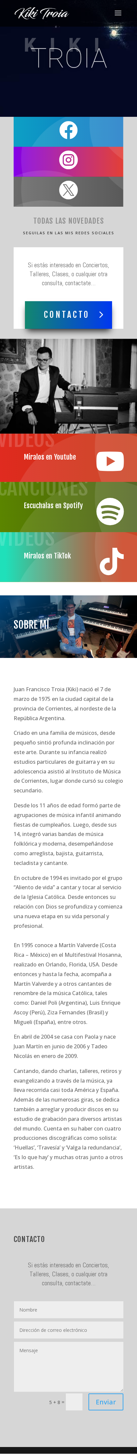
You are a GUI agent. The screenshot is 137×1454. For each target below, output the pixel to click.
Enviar (106, 1401)
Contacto (67, 315)
